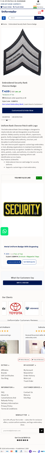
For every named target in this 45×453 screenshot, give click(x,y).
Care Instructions (17, 117)
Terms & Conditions (9, 409)
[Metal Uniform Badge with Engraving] (22, 210)
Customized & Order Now (22, 110)
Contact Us (28, 392)
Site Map (27, 398)
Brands (4, 373)
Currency (40, 7)
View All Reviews (39, 360)
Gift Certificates (7, 375)
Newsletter (28, 373)
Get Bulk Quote (29, 262)
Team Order (7, 7)
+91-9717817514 (8, 1)
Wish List (27, 378)
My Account (28, 370)
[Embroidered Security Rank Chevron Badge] (22, 52)
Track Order (19, 7)
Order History (29, 375)
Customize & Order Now (13, 262)
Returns (27, 395)
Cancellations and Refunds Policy (8, 399)
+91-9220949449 (19, 1)
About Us (5, 395)
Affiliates (4, 370)
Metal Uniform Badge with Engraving (21, 247)
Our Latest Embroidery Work (13, 104)
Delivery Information (9, 403)
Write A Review (22, 283)
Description (6, 117)
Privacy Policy (6, 406)
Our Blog (4, 378)
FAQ (2, 392)
